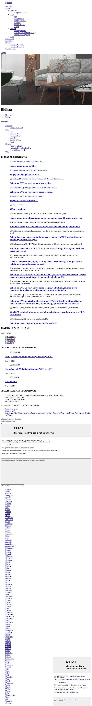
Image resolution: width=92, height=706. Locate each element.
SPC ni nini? (11, 381)
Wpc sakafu (79, 413)
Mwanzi (13, 29)
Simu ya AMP (10, 411)
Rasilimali (8, 41)
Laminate (13, 11)
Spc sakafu (9, 413)
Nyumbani (9, 7)
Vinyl (12, 15)
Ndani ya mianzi (20, 31)
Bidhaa (7, 9)
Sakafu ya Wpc (19, 25)
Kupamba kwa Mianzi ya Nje (24, 33)
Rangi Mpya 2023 (20, 13)
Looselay (17, 23)
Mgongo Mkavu (20, 21)
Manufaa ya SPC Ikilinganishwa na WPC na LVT (28, 369)
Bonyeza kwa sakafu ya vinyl (41, 413)
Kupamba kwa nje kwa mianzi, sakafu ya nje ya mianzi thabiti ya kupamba (45, 226)
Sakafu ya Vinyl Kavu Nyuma (63, 413)
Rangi (16, 27)
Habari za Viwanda (17, 45)
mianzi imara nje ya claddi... (23, 166)
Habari (7, 43)
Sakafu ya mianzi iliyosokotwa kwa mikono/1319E (33, 323)
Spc (15, 17)
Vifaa (12, 37)
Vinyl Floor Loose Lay (22, 413)
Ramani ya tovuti (11, 409)
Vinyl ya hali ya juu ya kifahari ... (25, 174)
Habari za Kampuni (17, 47)
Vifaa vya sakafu (17, 209)
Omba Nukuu (6, 333)
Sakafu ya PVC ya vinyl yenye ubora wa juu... (31, 183)
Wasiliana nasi (10, 49)
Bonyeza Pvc (19, 19)
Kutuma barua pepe (8, 421)
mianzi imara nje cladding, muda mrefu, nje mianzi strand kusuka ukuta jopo (46, 218)
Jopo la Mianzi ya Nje (22, 35)
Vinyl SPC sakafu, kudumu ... (24, 200)
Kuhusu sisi (9, 39)
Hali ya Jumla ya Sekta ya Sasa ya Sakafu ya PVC (29, 356)
